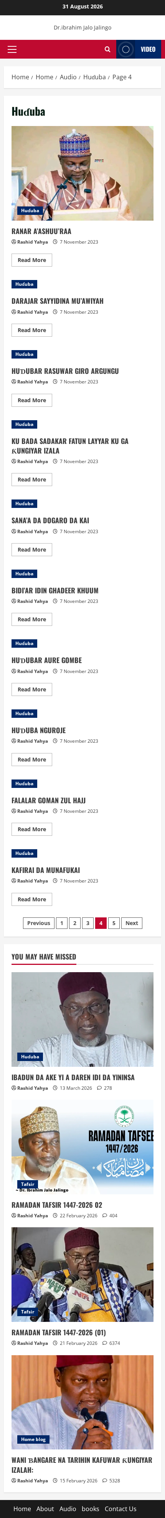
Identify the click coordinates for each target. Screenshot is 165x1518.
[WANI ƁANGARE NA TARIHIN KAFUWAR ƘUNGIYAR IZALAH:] (82, 1402)
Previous (38, 923)
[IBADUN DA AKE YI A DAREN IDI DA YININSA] (82, 1019)
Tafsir (27, 1184)
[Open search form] (108, 49)
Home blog (33, 1439)
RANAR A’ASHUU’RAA (82, 173)
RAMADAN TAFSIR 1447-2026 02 (57, 1205)
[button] (12, 49)
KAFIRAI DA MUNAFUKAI (46, 870)
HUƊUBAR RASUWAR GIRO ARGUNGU (65, 371)
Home (22, 1509)
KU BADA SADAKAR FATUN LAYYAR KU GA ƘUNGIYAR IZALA (70, 445)
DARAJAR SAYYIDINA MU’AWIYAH (58, 301)
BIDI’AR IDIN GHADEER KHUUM (55, 590)
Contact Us (121, 1509)
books (90, 1509)
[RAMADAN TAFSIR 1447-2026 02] (82, 1147)
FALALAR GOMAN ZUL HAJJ (49, 800)
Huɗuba (30, 210)
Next (131, 923)
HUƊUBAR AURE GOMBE (47, 660)
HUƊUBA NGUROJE (39, 730)
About (45, 1509)
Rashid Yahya (32, 242)
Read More (35, 261)
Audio (67, 1509)
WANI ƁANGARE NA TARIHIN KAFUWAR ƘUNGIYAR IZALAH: (82, 1464)
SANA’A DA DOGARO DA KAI (50, 520)
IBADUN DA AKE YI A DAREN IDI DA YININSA (73, 1077)
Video (148, 49)
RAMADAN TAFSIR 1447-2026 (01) (59, 1332)
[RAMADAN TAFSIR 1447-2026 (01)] (82, 1274)
